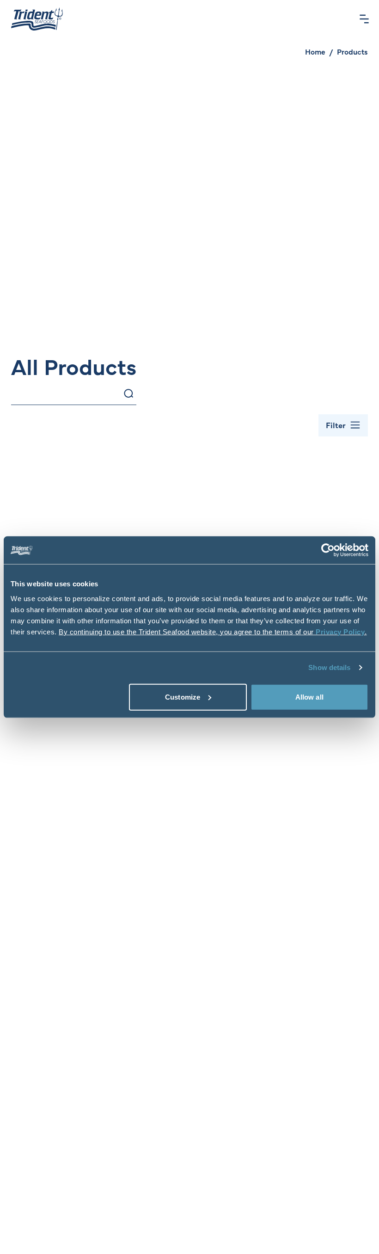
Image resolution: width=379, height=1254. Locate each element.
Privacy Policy (340, 631)
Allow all (309, 697)
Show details (329, 667)
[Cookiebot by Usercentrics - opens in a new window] (327, 550)
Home (315, 51)
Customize (182, 697)
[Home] (37, 19)
